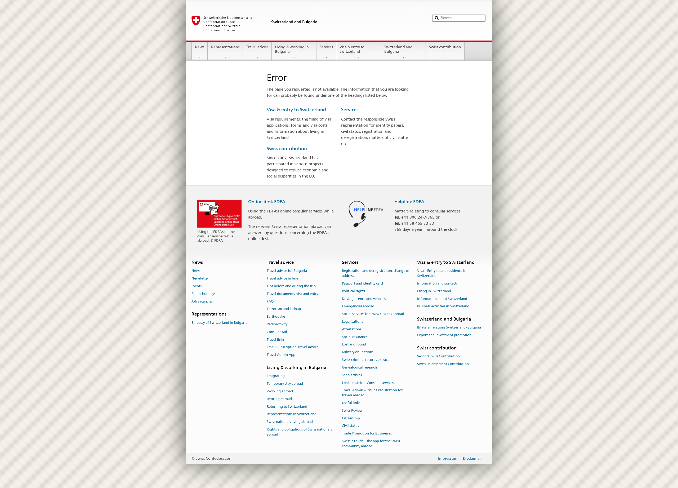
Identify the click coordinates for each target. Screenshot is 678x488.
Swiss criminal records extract (365, 360)
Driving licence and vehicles (364, 299)
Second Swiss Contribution (438, 356)
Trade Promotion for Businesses (367, 433)
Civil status (350, 426)
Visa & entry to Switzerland (352, 49)
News (199, 47)
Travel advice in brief (283, 278)
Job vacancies (202, 301)
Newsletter (200, 278)
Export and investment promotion (444, 335)
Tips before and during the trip (291, 286)
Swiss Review (352, 410)
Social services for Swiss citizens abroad (373, 314)
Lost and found (354, 345)
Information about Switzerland (442, 299)
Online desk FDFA (266, 201)
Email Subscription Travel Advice (292, 347)
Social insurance (355, 337)
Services (326, 47)
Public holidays (203, 294)
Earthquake (276, 316)
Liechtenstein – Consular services (368, 383)
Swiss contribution (445, 47)
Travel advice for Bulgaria (287, 271)
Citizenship (351, 418)
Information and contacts (437, 283)
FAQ (270, 301)
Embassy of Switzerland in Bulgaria (219, 323)
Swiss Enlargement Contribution (443, 364)
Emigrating (276, 376)
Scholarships (352, 375)
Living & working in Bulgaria (292, 49)
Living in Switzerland (434, 291)
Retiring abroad (279, 399)
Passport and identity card (362, 283)
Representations (225, 47)
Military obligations (357, 352)
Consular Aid (277, 332)
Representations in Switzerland (291, 414)
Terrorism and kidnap (284, 309)
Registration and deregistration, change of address (375, 273)
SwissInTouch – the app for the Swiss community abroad (371, 443)
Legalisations (352, 321)
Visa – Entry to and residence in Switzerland (441, 273)
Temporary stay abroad (285, 383)
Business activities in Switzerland (443, 306)
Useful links (351, 403)
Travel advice (257, 47)
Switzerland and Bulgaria (398, 49)
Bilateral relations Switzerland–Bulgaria (449, 328)
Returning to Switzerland (287, 407)
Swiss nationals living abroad (290, 422)
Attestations (351, 329)
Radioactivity (277, 324)
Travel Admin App (281, 355)
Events (196, 286)
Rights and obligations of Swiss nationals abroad (299, 431)
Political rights (353, 291)
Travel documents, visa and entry (292, 294)
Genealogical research (359, 367)
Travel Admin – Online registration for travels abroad (372, 392)
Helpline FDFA (409, 201)
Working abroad (280, 391)
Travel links (275, 339)
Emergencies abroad (358, 306)
